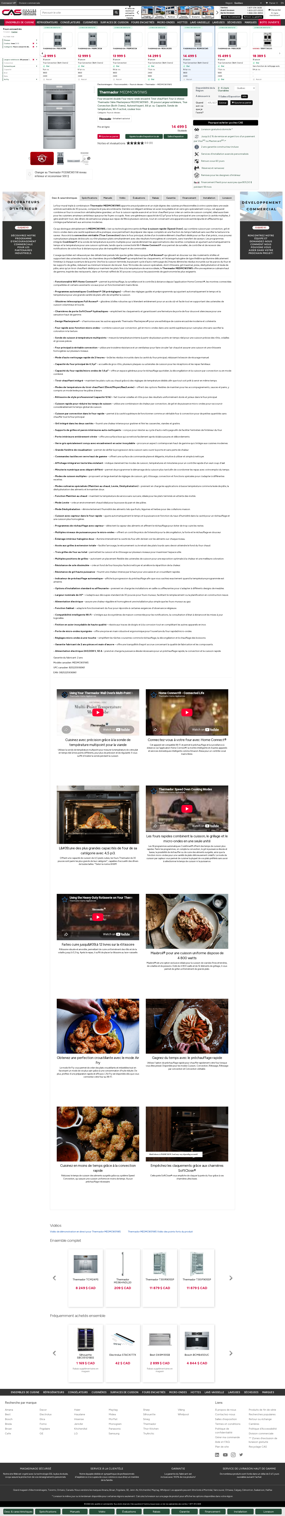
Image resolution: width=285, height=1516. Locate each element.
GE (41, 1433)
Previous (29, 158)
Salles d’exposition (226, 1419)
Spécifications (89, 198)
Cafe (8, 1433)
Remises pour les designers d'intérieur (220, 175)
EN (282, 3)
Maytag (113, 1409)
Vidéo (122, 198)
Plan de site (222, 1446)
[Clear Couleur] (33, 43)
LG (76, 1433)
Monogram (115, 1423)
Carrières (254, 1423)
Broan (8, 1428)
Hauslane (79, 1414)
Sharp (146, 1409)
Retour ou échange (260, 1419)
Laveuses (218, 22)
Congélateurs (70, 22)
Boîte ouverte (269, 22)
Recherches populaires (262, 1414)
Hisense (79, 1419)
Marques (251, 22)
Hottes (182, 22)
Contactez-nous (225, 1414)
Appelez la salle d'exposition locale (144, 136)
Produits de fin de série (262, 1409)
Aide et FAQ (222, 1441)
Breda (8, 1423)
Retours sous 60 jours (212, 161)
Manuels (107, 198)
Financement (189, 198)
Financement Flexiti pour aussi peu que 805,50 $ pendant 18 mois (223, 184)
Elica (42, 1419)
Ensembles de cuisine (20, 22)
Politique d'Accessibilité (263, 1428)
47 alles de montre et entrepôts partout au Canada (130, 13)
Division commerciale (261, 1433)
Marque (7, 40)
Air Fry (6, 79)
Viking (181, 1409)
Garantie (170, 198)
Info (244, 96)
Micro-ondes (166, 22)
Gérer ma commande (231, 17)
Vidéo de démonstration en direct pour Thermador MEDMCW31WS (85, 1231)
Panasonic (115, 1428)
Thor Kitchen (151, 1428)
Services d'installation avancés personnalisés (225, 154)
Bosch (9, 1419)
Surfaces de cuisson (114, 22)
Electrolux (46, 1414)
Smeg (146, 1419)
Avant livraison (227, 10)
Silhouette (149, 1414)
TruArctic (148, 1433)
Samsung (114, 1433)
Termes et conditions (227, 1423)
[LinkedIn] (217, 1456)
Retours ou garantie (253, 17)
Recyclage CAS (258, 1446)
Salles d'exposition (176, 136)
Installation (209, 198)
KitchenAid (80, 1428)
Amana (9, 1409)
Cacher (14, 32)
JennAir (78, 1423)
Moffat (113, 1419)
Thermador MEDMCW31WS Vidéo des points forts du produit (160, 1231)
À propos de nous (225, 1409)
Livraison (227, 198)
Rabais (155, 198)
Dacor (43, 1409)
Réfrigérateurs (47, 22)
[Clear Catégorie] (33, 46)
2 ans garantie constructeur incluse (219, 146)
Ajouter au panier (108, 136)
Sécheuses (234, 22)
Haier (77, 1409)
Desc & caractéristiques (64, 198)
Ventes (224, 8)
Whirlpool (183, 1414)
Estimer (222, 102)
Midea (112, 1414)
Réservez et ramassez (212, 168)
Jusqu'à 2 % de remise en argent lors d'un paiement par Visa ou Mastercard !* (224, 138)
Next (89, 158)
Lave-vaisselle (200, 22)
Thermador (149, 1423)
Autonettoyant (9, 66)
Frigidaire (45, 1428)
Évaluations (139, 198)
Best (8, 1414)
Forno (43, 1423)
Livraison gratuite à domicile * (217, 129)
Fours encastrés (143, 22)
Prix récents (182, 130)
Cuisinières (90, 22)
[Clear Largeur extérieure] (33, 59)
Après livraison (227, 13)
